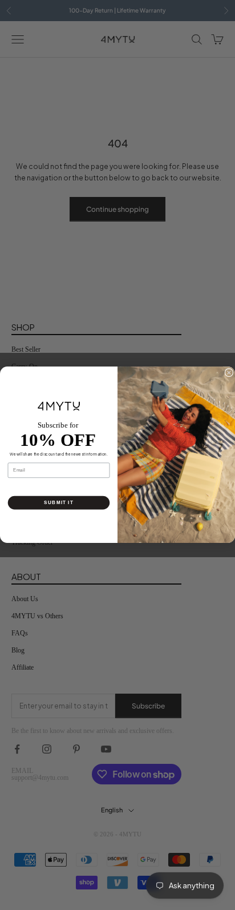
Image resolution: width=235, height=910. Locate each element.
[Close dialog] (229, 373)
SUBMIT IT (59, 502)
